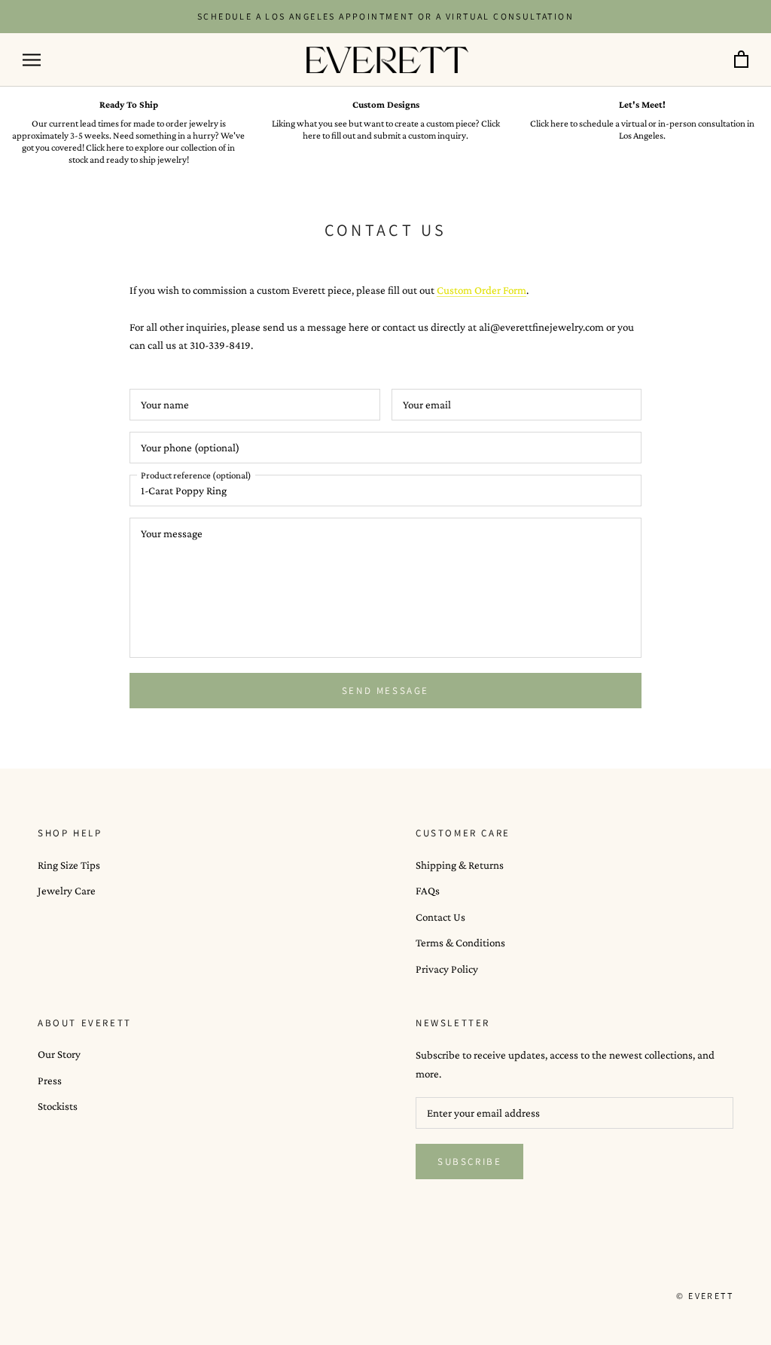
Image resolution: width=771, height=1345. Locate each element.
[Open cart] (741, 60)
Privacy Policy (447, 969)
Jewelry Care (67, 891)
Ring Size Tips (69, 865)
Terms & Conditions (460, 943)
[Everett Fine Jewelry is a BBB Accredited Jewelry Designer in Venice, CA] (75, 1295)
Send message (385, 690)
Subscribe (469, 1161)
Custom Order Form (481, 290)
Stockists (58, 1106)
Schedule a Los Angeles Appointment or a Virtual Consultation (385, 16)
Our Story (59, 1054)
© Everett (704, 1295)
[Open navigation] (32, 59)
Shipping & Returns (460, 865)
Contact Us (440, 917)
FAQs (428, 891)
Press (50, 1080)
